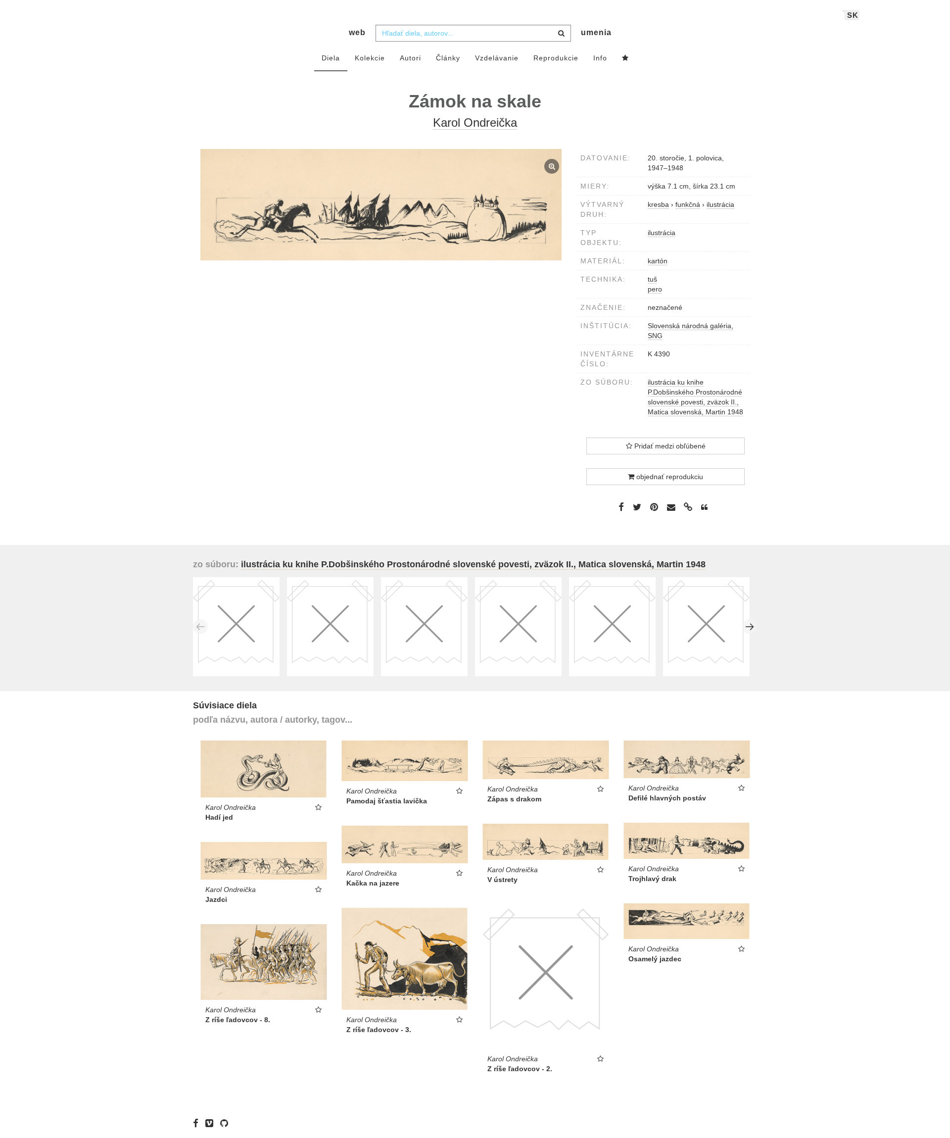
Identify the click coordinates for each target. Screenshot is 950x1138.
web (357, 32)
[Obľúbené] (625, 58)
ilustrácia (661, 233)
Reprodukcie (555, 58)
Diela (331, 58)
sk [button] (852, 15)
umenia (596, 32)
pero (655, 289)
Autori (410, 58)
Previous (200, 626)
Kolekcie (370, 58)
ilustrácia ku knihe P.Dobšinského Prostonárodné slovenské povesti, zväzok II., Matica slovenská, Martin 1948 (473, 564)
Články (448, 58)
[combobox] (473, 33)
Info (600, 58)
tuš (652, 279)
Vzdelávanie (497, 58)
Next (749, 626)
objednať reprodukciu (668, 477)
